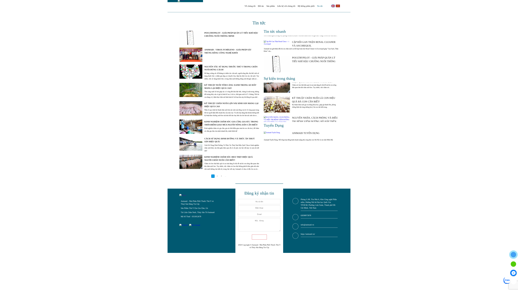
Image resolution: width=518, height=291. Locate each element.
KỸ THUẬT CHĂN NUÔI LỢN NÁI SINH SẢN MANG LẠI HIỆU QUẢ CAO (231, 105)
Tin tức (320, 6)
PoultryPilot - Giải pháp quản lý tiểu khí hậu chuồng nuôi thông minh (231, 34)
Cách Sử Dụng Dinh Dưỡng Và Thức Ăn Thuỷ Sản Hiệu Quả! (229, 140)
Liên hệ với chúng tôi (286, 6)
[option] (301, 46)
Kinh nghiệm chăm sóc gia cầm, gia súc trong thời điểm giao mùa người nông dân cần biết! (231, 123)
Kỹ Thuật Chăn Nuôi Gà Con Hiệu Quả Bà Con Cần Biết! (313, 100)
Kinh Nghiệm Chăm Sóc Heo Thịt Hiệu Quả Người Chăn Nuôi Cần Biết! (228, 158)
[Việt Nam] (337, 7)
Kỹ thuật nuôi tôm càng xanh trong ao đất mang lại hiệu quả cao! (230, 86)
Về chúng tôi (250, 6)
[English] (333, 7)
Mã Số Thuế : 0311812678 (191, 217)
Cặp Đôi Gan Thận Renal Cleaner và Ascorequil (313, 44)
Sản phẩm (270, 6)
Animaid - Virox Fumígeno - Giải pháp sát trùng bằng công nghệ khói (227, 51)
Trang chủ (240, 6)
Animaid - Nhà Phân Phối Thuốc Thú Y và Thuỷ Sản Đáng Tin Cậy (197, 202)
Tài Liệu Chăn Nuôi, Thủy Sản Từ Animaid (197, 212)
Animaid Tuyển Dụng (305, 133)
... (225, 176)
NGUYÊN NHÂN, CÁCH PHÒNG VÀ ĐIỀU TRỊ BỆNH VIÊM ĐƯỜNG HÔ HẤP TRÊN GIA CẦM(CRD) (315, 119)
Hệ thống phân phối (306, 6)
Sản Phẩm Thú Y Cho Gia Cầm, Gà (194, 208)
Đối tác (261, 6)
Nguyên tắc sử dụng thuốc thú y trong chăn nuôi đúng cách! (231, 68)
